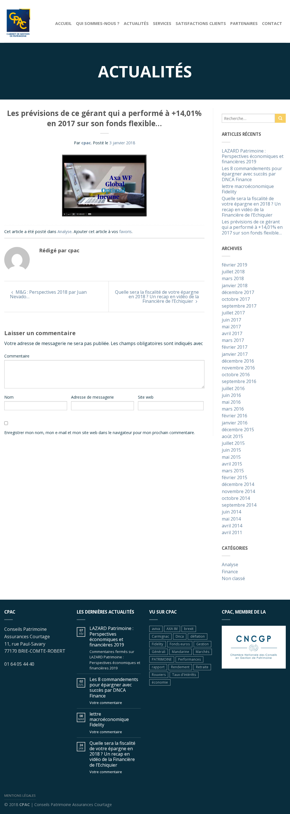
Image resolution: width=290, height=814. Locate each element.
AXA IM (172, 628)
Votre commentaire (105, 702)
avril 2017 (232, 334)
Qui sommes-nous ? (98, 23)
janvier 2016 (235, 423)
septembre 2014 (239, 505)
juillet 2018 (233, 272)
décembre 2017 (238, 292)
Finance (230, 572)
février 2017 (234, 347)
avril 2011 (232, 533)
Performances (189, 659)
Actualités (136, 23)
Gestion (202, 644)
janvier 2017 (235, 354)
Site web (145, 397)
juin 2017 (231, 320)
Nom (9, 397)
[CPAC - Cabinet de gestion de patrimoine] (25, 21)
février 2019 (234, 265)
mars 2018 (233, 279)
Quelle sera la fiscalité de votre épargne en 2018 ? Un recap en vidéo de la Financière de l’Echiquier (157, 296)
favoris (125, 231)
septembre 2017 (239, 306)
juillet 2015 (233, 443)
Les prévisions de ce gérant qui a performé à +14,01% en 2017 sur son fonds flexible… (252, 227)
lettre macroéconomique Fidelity (248, 189)
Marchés (202, 651)
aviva (156, 628)
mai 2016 (231, 402)
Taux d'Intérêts (184, 674)
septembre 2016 (239, 381)
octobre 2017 (236, 299)
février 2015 (234, 478)
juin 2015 (231, 450)
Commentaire (16, 356)
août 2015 (232, 436)
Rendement (180, 667)
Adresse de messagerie (92, 397)
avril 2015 (232, 464)
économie (160, 682)
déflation (197, 636)
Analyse (64, 231)
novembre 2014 (238, 491)
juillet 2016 (233, 389)
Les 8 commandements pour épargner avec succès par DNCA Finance (252, 174)
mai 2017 (231, 327)
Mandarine (180, 651)
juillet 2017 (233, 313)
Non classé (233, 579)
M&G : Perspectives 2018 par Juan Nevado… (48, 294)
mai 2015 (231, 457)
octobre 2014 (236, 498)
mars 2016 (233, 409)
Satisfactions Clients (201, 23)
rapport (158, 667)
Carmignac (160, 636)
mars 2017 (233, 340)
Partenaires (244, 23)
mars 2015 (233, 471)
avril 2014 (232, 526)
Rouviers (159, 674)
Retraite (202, 667)
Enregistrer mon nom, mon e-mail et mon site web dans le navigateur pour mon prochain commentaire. (99, 432)
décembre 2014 (238, 484)
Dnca (180, 636)
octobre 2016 (236, 375)
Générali (158, 651)
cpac (86, 142)
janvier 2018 (235, 286)
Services (162, 23)
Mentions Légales (20, 795)
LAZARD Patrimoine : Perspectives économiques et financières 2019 (252, 156)
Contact (272, 23)
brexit (188, 628)
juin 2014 (231, 512)
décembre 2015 (238, 430)
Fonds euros (180, 644)
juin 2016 (231, 395)
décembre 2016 (238, 361)
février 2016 (234, 416)
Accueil (63, 23)
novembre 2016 (238, 368)
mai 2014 (231, 519)
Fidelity (157, 644)
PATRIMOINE (162, 659)
